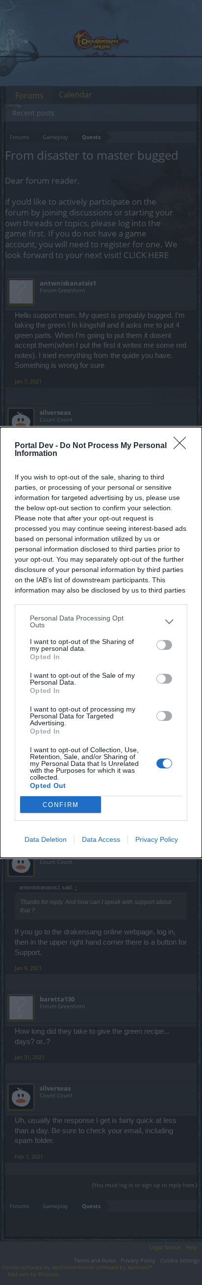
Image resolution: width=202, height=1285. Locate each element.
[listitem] (101, 621)
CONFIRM (61, 805)
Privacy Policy (156, 839)
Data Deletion (46, 839)
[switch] (164, 645)
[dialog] (101, 642)
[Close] (183, 446)
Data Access (101, 839)
